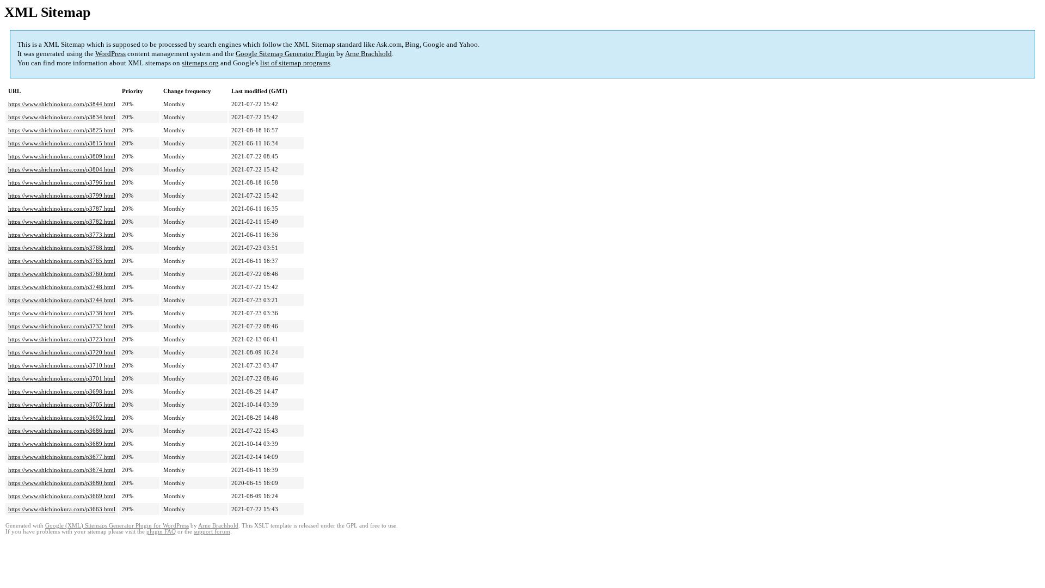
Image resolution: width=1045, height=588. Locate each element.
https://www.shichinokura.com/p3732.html (61, 326)
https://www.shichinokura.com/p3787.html (61, 208)
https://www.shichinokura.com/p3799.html (61, 195)
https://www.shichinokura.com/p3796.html (61, 182)
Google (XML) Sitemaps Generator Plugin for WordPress (117, 526)
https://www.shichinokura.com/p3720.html (61, 352)
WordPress (110, 54)
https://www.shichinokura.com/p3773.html (61, 234)
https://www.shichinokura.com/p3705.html (61, 404)
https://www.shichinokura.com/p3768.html (61, 247)
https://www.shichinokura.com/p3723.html (61, 339)
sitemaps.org (200, 63)
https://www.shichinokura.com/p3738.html (61, 313)
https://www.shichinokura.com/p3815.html (61, 143)
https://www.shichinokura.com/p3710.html (61, 365)
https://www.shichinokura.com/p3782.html (61, 221)
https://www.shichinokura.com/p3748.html (61, 287)
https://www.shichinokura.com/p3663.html (61, 509)
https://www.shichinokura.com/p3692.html (61, 417)
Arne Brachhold (368, 54)
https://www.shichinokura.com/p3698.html (61, 391)
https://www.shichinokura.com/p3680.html (61, 483)
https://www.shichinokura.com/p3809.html (61, 156)
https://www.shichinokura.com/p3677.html (61, 457)
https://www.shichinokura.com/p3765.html (61, 261)
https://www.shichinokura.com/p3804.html (61, 169)
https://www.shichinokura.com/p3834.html (61, 117)
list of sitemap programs (295, 63)
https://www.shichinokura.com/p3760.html (61, 274)
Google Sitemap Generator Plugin (285, 54)
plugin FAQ (161, 532)
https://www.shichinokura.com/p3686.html (61, 430)
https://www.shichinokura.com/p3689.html (61, 443)
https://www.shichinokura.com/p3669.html (61, 496)
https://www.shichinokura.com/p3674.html (61, 470)
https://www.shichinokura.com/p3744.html (61, 300)
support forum (212, 532)
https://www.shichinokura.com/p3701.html (61, 378)
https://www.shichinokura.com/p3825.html (61, 130)
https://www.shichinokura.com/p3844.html (61, 104)
